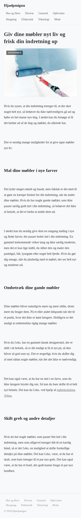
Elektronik (27, 19)
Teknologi (43, 19)
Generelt (43, 13)
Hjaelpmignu (14, 5)
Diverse (29, 13)
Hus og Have (13, 13)
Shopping (11, 19)
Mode (57, 19)
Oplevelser (59, 13)
